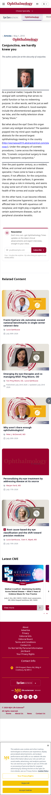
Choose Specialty (23, 11)
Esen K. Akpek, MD (29, 539)
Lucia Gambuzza (13, 329)
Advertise (25, 630)
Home (8, 713)
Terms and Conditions (25, 642)
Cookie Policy (43, 771)
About (25, 627)
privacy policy (9, 257)
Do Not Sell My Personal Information (25, 648)
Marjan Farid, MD (13, 485)
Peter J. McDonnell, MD (15, 434)
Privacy (25, 633)
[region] (25, 768)
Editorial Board (26, 639)
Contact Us (25, 645)
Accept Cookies (25, 790)
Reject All (25, 783)
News (29, 713)
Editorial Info (25, 636)
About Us (19, 713)
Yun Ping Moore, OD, (15, 381)
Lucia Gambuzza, (13, 539)
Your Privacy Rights (26, 654)
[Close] (48, 745)
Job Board (25, 651)
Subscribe (37, 250)
